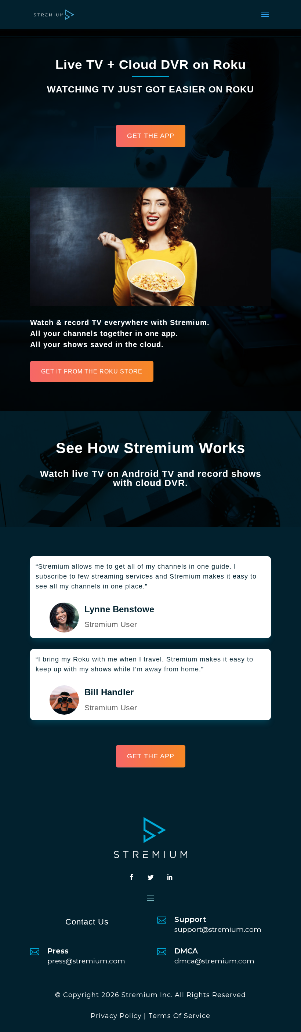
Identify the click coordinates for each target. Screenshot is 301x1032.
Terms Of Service (179, 1016)
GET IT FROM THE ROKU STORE (91, 371)
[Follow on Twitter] (150, 877)
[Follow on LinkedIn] (170, 877)
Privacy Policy (116, 1016)
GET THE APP (150, 135)
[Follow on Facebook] (131, 877)
